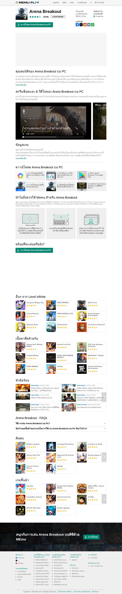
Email (19, 580)
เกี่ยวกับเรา (75, 568)
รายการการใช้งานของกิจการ (99, 566)
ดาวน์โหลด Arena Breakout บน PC (36, 25)
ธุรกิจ (72, 2)
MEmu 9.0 (75, 574)
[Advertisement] (61, 49)
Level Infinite (58, 17)
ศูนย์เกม (56, 2)
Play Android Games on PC (81, 576)
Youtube (20, 563)
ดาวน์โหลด (93, 537)
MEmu (27, 2)
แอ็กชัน (46, 17)
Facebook (21, 558)
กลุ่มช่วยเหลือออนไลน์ (24, 574)
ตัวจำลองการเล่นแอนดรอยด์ (80, 571)
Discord (20, 577)
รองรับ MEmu (22, 571)
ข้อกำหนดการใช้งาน (65, 592)
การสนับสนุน (82, 2)
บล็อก (64, 2)
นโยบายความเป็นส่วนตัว (82, 592)
